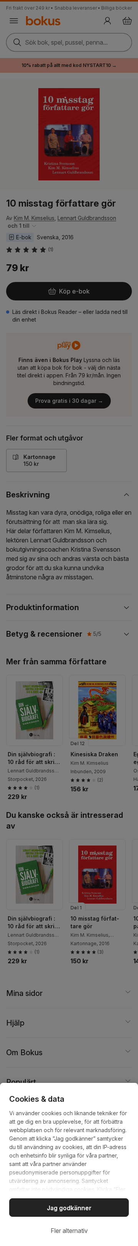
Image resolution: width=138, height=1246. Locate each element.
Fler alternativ (69, 1230)
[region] (69, 1164)
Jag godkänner (69, 1208)
